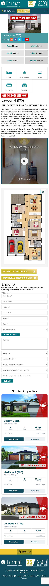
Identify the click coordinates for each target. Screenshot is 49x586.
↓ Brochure (35, 439)
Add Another (10, 335)
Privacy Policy (8, 576)
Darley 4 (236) (12, 421)
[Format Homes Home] (10, 5)
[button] (46, 11)
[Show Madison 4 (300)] (24, 457)
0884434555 (9, 11)
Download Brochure (15, 271)
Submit (7, 381)
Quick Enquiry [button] (23, 11)
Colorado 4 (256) (13, 523)
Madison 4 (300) (13, 472)
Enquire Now (13, 439)
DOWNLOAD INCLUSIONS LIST (17, 278)
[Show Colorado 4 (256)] (24, 508)
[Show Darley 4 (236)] (24, 405)
